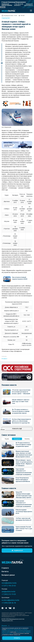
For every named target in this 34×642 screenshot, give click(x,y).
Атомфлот (4, 358)
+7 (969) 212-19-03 (9, 594)
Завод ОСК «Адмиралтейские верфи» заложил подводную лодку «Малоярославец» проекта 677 (24, 494)
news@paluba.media (9, 583)
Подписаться (18, 550)
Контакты (5, 571)
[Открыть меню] (30, 10)
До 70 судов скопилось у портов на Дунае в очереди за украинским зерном (20, 411)
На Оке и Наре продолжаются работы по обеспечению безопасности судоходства (21, 421)
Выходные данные (8, 575)
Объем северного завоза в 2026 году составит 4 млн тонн (20, 401)
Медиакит (4, 625)
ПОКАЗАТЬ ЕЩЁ (17, 428)
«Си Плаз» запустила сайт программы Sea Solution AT (23, 519)
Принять (17, 638)
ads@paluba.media (8, 592)
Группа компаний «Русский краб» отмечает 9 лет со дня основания (24, 528)
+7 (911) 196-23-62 (9, 586)
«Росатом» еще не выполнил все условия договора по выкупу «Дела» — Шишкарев (21, 391)
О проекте (5, 568)
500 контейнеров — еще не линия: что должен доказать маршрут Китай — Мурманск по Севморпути (24, 462)
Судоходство (5, 18)
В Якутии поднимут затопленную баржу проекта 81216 (24, 511)
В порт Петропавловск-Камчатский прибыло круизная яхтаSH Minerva (23, 479)
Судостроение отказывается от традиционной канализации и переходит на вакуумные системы (24, 471)
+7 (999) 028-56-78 (9, 603)
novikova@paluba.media (10, 600)
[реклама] (17, 103)
